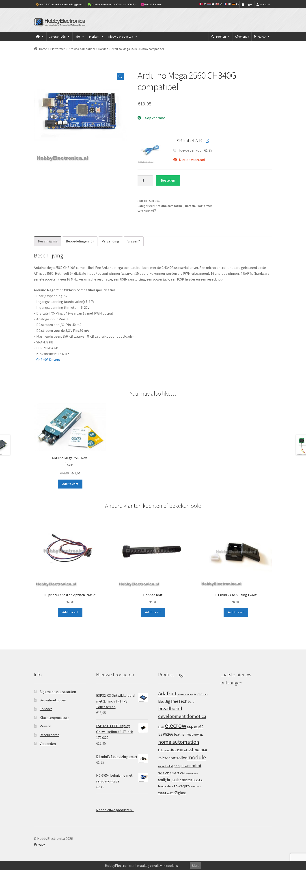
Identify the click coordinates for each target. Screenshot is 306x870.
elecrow (175, 725)
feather (180, 734)
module (196, 757)
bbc (161, 701)
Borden (103, 49)
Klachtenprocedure (54, 717)
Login (249, 4)
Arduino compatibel (82, 49)
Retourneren (49, 735)
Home (43, 49)
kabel (180, 750)
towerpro (182, 786)
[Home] (40, 36)
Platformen (57, 49)
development (172, 716)
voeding (195, 786)
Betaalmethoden (53, 700)
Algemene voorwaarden (58, 691)
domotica (196, 716)
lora (196, 750)
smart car (177, 773)
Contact (46, 709)
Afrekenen (242, 36)
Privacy (45, 726)
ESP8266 (165, 734)
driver (161, 727)
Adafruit (167, 693)
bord (191, 701)
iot (173, 749)
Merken (94, 36)
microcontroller (172, 758)
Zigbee (180, 793)
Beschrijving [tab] (48, 241)
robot (196, 765)
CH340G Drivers (48, 359)
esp (190, 726)
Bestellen (168, 180)
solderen (186, 780)
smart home (192, 773)
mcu (203, 749)
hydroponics (164, 750)
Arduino (189, 694)
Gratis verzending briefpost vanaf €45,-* (114, 4)
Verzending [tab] (110, 241)
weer (162, 792)
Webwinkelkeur (153, 4)
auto (205, 694)
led (190, 749)
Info (77, 36)
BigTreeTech (175, 701)
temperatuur (165, 786)
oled (170, 766)
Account (265, 4)
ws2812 (171, 793)
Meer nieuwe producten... (115, 810)
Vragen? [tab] (133, 241)
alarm (181, 694)
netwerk (162, 766)
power (185, 765)
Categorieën (57, 36)
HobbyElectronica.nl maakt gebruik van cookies (141, 865)
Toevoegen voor (195, 150)
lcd (185, 750)
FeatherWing (195, 735)
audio (198, 694)
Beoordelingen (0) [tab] (80, 241)
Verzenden (48, 743)
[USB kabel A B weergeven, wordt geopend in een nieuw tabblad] (207, 140)
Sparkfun (198, 780)
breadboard (170, 708)
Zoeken (220, 36)
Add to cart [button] (70, 484)
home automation (178, 742)
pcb (176, 765)
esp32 (198, 726)
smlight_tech (168, 779)
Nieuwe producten (120, 36)
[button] (120, 76)
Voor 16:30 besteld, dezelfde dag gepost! (61, 4)
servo (163, 773)
